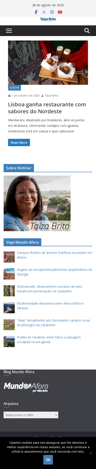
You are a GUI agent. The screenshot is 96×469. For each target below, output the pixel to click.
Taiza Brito (51, 95)
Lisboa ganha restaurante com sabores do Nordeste (47, 108)
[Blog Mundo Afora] (48, 19)
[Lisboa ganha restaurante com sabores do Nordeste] (48, 62)
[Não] (90, 453)
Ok (48, 459)
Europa (14, 87)
